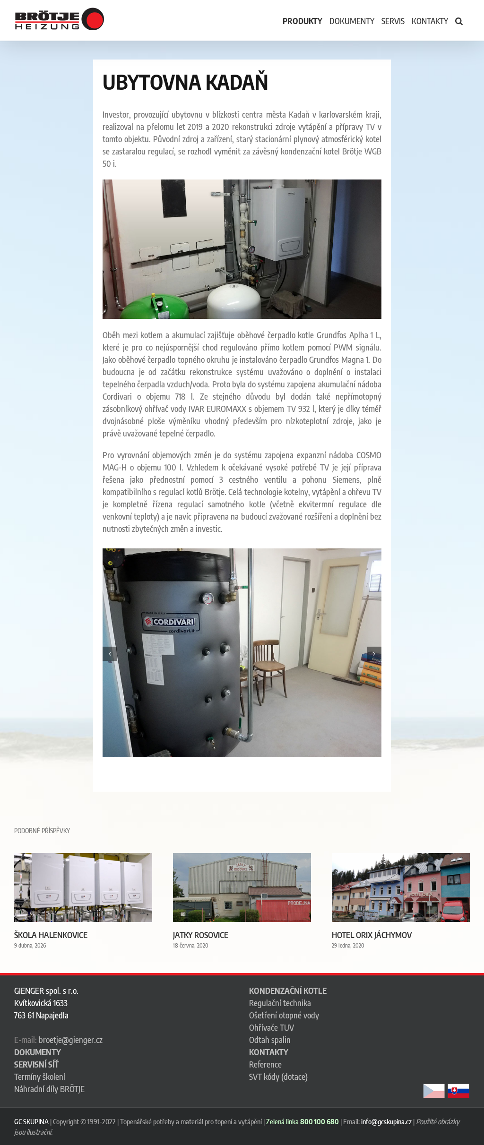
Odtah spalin (270, 1039)
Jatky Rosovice (200, 935)
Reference (265, 1064)
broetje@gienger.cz (71, 1039)
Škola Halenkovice (50, 935)
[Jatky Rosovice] (242, 858)
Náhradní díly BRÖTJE (49, 1089)
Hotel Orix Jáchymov (372, 935)
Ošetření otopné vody (284, 1015)
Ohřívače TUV (271, 1027)
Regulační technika (280, 1003)
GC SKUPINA (31, 1121)
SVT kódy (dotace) (278, 1076)
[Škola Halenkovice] (83, 858)
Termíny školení (39, 1076)
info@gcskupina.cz (386, 1121)
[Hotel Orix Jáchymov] (401, 858)
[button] (459, 20)
